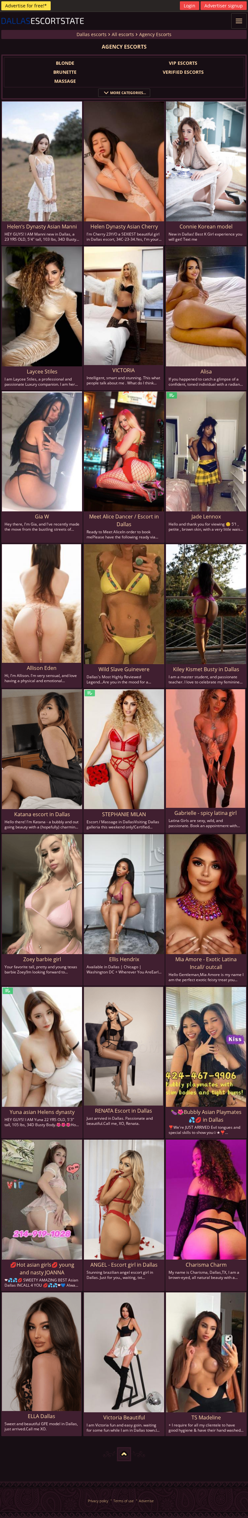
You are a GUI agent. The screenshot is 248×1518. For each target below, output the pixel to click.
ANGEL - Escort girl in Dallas (124, 1264)
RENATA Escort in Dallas (123, 1110)
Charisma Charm (206, 1264)
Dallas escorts (92, 34)
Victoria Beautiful (124, 1417)
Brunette (65, 72)
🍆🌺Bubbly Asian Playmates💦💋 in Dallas (206, 1115)
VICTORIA (123, 370)
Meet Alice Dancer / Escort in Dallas (124, 520)
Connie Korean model (206, 226)
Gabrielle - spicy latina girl (205, 813)
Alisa (206, 371)
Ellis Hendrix (124, 959)
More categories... (128, 92)
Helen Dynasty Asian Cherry (124, 226)
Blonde (65, 63)
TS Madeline (206, 1417)
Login (189, 6)
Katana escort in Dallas (42, 814)
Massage (65, 81)
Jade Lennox (206, 516)
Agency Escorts (155, 34)
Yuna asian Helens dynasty (42, 1112)
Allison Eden (42, 668)
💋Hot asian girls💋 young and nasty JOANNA (42, 1268)
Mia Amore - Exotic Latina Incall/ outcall (206, 963)
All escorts (123, 34)
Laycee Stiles (42, 371)
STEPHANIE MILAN (124, 814)
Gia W (42, 516)
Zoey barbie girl (42, 959)
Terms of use (123, 1500)
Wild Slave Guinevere (124, 669)
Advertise (146, 1500)
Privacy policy (98, 1500)
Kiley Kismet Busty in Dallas (206, 669)
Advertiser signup (223, 6)
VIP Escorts (183, 63)
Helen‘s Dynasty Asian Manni (42, 226)
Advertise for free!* (26, 6)
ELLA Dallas (41, 1416)
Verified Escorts (183, 72)
